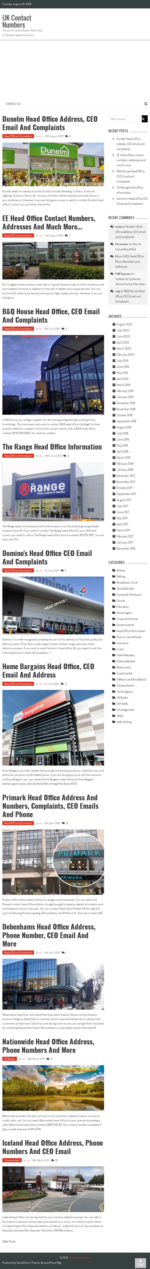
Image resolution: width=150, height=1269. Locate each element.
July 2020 (123, 330)
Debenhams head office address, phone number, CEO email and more (49, 934)
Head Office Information (18, 136)
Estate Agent (124, 613)
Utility (120, 716)
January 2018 (125, 470)
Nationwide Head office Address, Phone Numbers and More (48, 1045)
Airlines (121, 570)
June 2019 (123, 367)
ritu (40, 136)
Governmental (125, 625)
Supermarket (12, 1160)
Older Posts (9, 1241)
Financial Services (127, 619)
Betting (121, 576)
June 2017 (123, 512)
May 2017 (122, 518)
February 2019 (125, 391)
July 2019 (122, 361)
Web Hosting (124, 722)
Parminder (121, 244)
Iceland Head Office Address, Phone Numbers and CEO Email (52, 1146)
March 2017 (123, 530)
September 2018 (126, 421)
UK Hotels (122, 704)
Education (123, 607)
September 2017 (126, 494)
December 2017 (126, 476)
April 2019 (123, 379)
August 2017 (124, 500)
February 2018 (125, 464)
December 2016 (126, 548)
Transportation (125, 685)
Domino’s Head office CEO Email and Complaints (47, 557)
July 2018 (122, 433)
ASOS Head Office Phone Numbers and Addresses (129, 261)
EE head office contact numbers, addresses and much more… (48, 222)
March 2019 (123, 385)
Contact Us (13, 104)
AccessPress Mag (51, 1263)
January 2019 (125, 397)
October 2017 (124, 488)
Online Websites (126, 661)
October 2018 (125, 415)
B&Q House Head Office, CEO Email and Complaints (51, 315)
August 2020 (124, 324)
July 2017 (122, 506)
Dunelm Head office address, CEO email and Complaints (50, 122)
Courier (121, 601)
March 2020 (124, 348)
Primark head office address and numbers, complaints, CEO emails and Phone (50, 805)
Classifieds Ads (125, 588)
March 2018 (123, 457)
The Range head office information (52, 446)
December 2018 (126, 403)
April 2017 (122, 524)
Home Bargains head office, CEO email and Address (48, 670)
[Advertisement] (75, 69)
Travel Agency (125, 691)
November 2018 (126, 409)
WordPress (23, 1263)
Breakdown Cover (127, 582)
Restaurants (124, 667)
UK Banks (9, 1059)
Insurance (122, 643)
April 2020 (123, 342)
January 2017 (125, 542)
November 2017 (126, 482)
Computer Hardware (129, 594)
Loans (120, 649)
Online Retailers (126, 655)
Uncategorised (125, 710)
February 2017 (125, 536)
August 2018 (124, 427)
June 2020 (123, 336)
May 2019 (122, 373)
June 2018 (123, 439)
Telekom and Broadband (131, 679)
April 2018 (123, 451)
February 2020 (125, 354)
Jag (117, 291)
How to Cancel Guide (129, 637)
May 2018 (122, 445)
